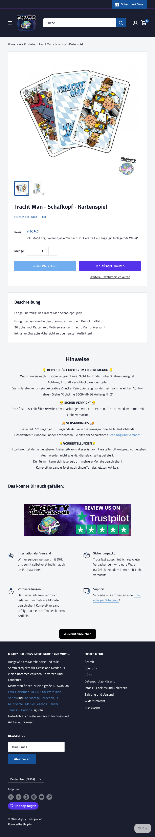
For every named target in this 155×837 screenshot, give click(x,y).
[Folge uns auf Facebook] (11, 797)
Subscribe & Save (132, 4)
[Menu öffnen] (10, 22)
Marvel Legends (36, 703)
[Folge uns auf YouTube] (41, 797)
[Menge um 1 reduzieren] (31, 251)
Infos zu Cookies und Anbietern (106, 687)
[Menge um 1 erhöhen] (53, 251)
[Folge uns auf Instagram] (34, 797)
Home (11, 44)
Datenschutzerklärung (100, 681)
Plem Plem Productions (30, 217)
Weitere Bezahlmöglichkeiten (110, 276)
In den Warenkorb (45, 266)
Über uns (91, 668)
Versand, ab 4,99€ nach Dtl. (64, 238)
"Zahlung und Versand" (124, 434)
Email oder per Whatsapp (117, 598)
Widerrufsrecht (95, 700)
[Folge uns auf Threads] (26, 797)
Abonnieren (22, 759)
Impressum (92, 707)
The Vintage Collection (38, 697)
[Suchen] (121, 22)
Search (89, 661)
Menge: (19, 250)
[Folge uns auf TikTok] (49, 797)
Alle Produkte (27, 44)
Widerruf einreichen (77, 634)
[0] (143, 22)
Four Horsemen (18, 691)
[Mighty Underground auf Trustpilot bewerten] (77, 506)
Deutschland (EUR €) (22, 779)
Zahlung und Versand (99, 694)
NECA (35, 691)
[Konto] (135, 23)
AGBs (88, 674)
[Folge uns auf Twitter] (18, 797)
